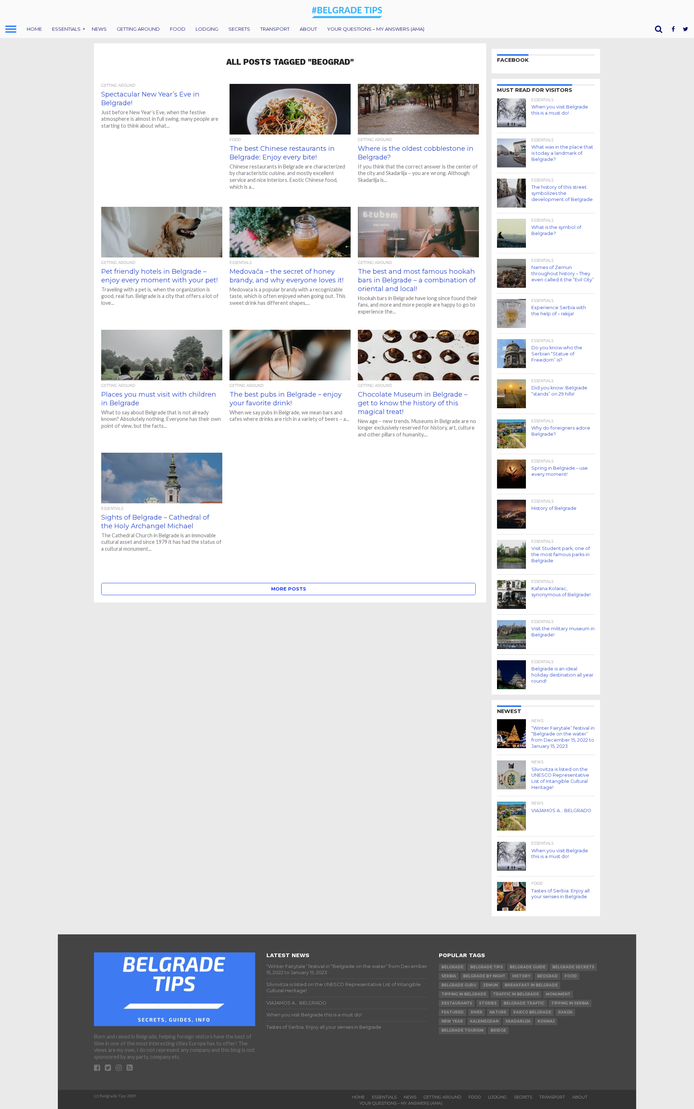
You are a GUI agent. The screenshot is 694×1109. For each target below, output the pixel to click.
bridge (498, 1030)
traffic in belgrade (516, 994)
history (521, 976)
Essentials (66, 29)
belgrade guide (527, 967)
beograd (547, 976)
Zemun (490, 985)
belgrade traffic (524, 1003)
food (571, 976)
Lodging (207, 29)
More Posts (288, 589)
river (477, 1012)
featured (452, 1012)
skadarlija (518, 1021)
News (99, 29)
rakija (565, 1012)
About (308, 29)
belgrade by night (484, 976)
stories (488, 1003)
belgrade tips (486, 967)
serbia (448, 976)
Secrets (239, 29)
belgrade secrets (573, 967)
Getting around (138, 29)
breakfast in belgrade (531, 985)
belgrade (452, 967)
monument (558, 994)
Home (34, 29)
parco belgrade (532, 1012)
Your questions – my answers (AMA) (375, 29)
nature (497, 1012)
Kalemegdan (484, 1021)
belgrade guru (458, 985)
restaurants (456, 1003)
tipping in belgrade (463, 994)
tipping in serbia (570, 1003)
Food (177, 29)
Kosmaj (545, 1021)
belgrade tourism (462, 1030)
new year (452, 1021)
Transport (275, 29)
